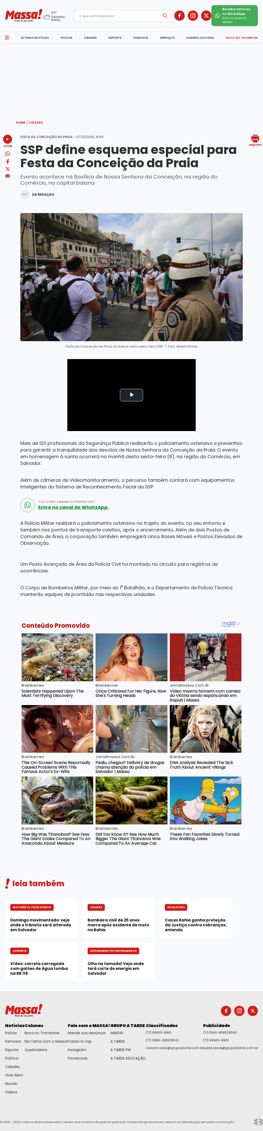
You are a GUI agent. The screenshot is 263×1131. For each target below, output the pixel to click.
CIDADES (90, 38)
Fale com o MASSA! (89, 1026)
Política (11, 1058)
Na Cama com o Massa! (46, 1041)
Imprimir (255, 144)
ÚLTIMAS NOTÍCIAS (35, 38)
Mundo (11, 1083)
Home (22, 122)
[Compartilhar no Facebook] (7, 162)
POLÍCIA (66, 38)
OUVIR (7, 146)
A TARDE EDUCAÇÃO (128, 1058)
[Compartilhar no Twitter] (8, 169)
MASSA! (116, 1032)
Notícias (15, 1026)
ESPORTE (114, 38)
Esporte (11, 1049)
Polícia (11, 1032)
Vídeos (11, 1092)
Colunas (34, 1026)
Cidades (36, 122)
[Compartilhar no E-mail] (7, 176)
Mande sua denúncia (87, 1032)
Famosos (13, 1041)
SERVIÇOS (167, 38)
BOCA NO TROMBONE (242, 38)
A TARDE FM (120, 1049)
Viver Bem (14, 1075)
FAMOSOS (140, 38)
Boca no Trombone (42, 1032)
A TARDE (117, 1041)
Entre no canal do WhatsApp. (73, 507)
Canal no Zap (80, 1041)
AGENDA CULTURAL (200, 38)
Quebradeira (36, 1049)
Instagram (77, 1049)
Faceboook (78, 1058)
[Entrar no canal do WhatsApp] (27, 505)
